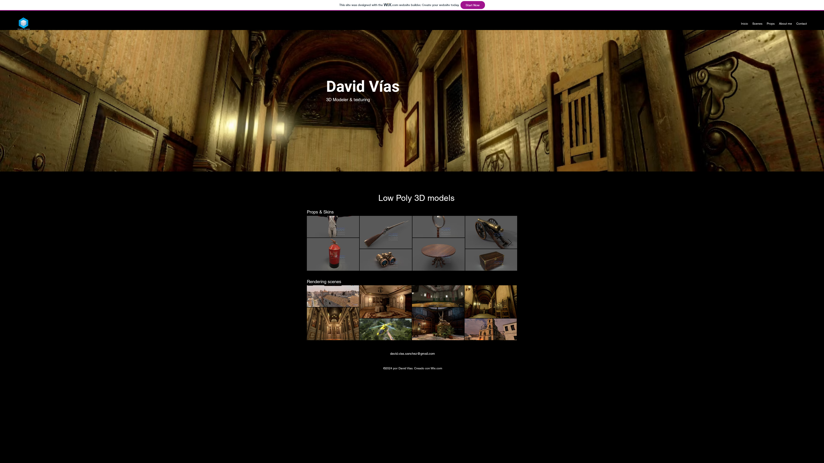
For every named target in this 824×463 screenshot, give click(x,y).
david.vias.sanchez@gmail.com (412, 353)
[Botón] (411, 100)
